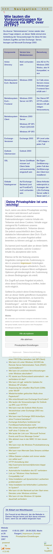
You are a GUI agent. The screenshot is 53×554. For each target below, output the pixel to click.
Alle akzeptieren (26, 333)
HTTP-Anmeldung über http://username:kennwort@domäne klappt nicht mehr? (27, 465)
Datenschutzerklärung (31, 352)
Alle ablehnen (26, 339)
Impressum (27, 533)
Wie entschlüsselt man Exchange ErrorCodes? (29, 399)
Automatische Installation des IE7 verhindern (28, 470)
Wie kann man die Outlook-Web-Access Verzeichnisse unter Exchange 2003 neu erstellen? (26, 411)
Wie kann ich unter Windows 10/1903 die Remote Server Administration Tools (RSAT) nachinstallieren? (27, 365)
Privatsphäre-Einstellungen (27, 536)
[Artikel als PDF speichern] (4, 12)
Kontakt (37, 533)
